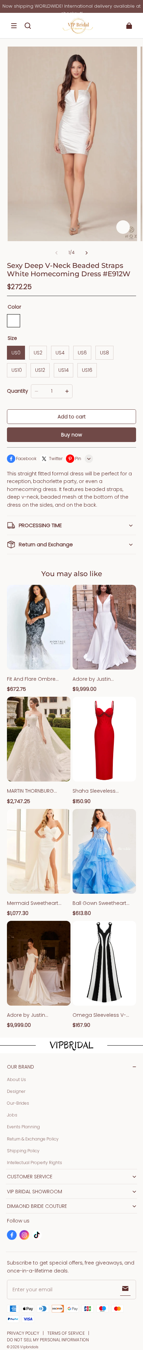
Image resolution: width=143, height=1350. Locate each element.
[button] (14, 26)
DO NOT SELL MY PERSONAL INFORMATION (48, 1340)
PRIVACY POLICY (23, 1333)
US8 (104, 352)
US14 (63, 370)
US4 (60, 352)
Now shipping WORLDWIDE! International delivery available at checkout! (71, 10)
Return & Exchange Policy (33, 1139)
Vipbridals (29, 1347)
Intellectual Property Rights (34, 1162)
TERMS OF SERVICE (66, 1333)
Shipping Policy (23, 1151)
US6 (82, 352)
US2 (38, 352)
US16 (87, 370)
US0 (15, 352)
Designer (16, 1091)
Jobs (12, 1115)
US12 (40, 370)
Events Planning (23, 1127)
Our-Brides (18, 1103)
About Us (16, 1079)
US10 (16, 370)
